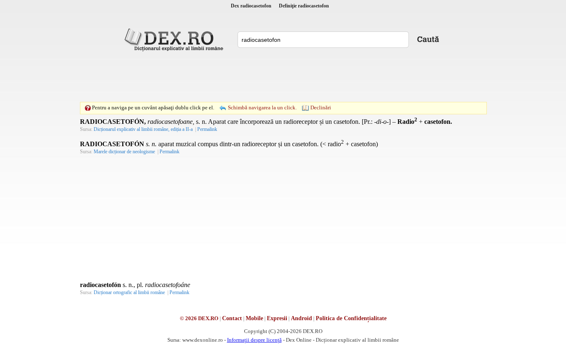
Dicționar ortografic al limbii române (129, 292)
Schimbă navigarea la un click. (262, 107)
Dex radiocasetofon (251, 6)
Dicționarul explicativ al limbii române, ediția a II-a (143, 129)
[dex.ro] (175, 39)
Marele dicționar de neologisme (124, 151)
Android (301, 318)
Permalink (207, 129)
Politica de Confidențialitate (351, 318)
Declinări (320, 107)
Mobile (254, 318)
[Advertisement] (283, 76)
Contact (232, 318)
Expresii (277, 318)
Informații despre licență (254, 340)
